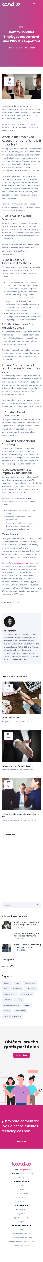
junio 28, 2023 (19, 950)
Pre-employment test (12, 1016)
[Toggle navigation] (40, 4)
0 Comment (30, 48)
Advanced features (11, 1005)
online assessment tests (24, 563)
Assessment (20, 1011)
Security (19, 1000)
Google (6, 983)
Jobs (5, 989)
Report (27, 1005)
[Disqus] (21, 867)
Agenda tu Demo (21, 1218)
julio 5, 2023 (19, 939)
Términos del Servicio (22, 1246)
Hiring (17, 983)
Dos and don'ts (9, 994)
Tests (21, 1189)
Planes (21, 1185)
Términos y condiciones (21, 1238)
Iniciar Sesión (21, 1210)
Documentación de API (21, 1234)
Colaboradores (21, 1193)
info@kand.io (25, 1170)
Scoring (7, 1011)
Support (21, 1222)
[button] (34, 4)
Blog (21, 1230)
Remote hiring (26, 994)
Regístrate (21, 1141)
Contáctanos (21, 1197)
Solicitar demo (21, 1055)
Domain (7, 1000)
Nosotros (21, 1201)
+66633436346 (26, 1173)
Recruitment (30, 983)
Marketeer (17, 989)
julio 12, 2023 (19, 927)
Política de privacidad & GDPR (21, 1242)
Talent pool (31, 989)
